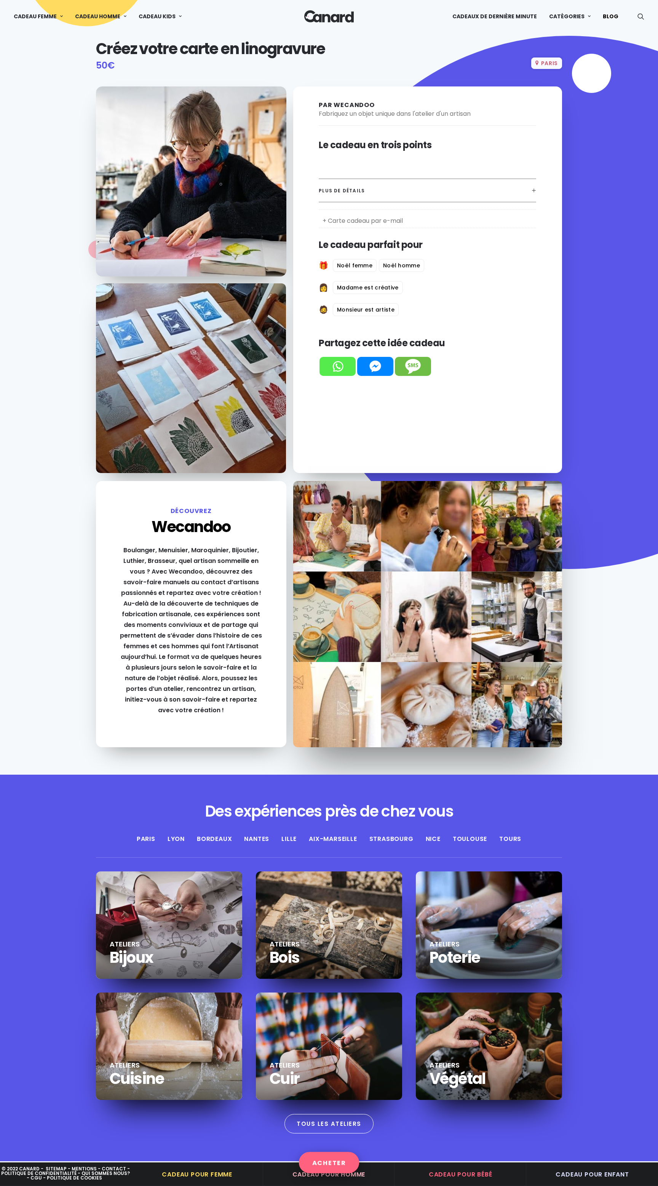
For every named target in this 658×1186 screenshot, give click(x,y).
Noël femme (354, 265)
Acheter (329, 1162)
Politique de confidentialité (39, 1173)
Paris (146, 838)
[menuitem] (41, 16)
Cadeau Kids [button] (157, 16)
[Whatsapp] (337, 366)
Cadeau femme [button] (35, 16)
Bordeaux (214, 838)
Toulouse (470, 838)
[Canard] (328, 16)
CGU (36, 1178)
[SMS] (413, 366)
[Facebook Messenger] (375, 366)
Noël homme (401, 265)
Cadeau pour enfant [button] (592, 1174)
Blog (610, 16)
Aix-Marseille (333, 838)
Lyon (176, 838)
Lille (289, 838)
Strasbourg (391, 838)
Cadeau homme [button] (97, 16)
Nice (433, 838)
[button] (640, 16)
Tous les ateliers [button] (329, 1124)
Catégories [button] (567, 16)
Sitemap (56, 1168)
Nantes (256, 838)
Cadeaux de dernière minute (494, 16)
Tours (510, 838)
